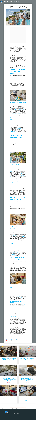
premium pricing (14, 254)
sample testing (12, 312)
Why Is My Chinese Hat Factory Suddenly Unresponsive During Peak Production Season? (27, 359)
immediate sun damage (13, 168)
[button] (8, 339)
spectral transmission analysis (19, 109)
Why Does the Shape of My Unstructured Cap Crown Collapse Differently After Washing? (27, 379)
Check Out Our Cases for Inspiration (18, 407)
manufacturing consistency (16, 113)
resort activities (19, 294)
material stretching (13, 131)
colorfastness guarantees (14, 307)
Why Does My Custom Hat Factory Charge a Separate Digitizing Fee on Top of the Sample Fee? (27, 399)
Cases (11, 1)
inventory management (16, 252)
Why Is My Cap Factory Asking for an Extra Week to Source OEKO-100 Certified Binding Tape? (9, 379)
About (8, 1)
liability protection (21, 249)
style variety (23, 297)
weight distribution (19, 189)
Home (5, 1)
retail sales (23, 236)
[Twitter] (28, 412)
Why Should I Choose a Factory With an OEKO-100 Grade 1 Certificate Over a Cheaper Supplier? (9, 359)
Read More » (8, 382)
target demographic (18, 296)
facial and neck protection (22, 173)
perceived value (15, 235)
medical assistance (22, 178)
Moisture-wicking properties (16, 187)
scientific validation (23, 114)
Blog (14, 1)
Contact (17, 1)
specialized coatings (19, 128)
